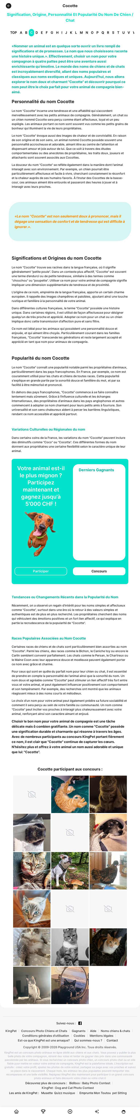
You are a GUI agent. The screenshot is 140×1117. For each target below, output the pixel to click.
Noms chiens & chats (115, 1030)
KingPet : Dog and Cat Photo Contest (68, 1087)
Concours (99, 571)
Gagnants (78, 1030)
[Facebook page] (80, 1023)
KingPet (11, 1030)
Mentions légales (101, 1035)
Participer (41, 571)
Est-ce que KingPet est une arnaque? (44, 1040)
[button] (8, 6)
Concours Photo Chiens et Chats (44, 1030)
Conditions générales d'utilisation (45, 1035)
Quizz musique (64, 1092)
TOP (13, 32)
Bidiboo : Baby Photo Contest (89, 1083)
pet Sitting (119, 1092)
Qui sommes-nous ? (88, 1040)
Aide (93, 1030)
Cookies (79, 1035)
